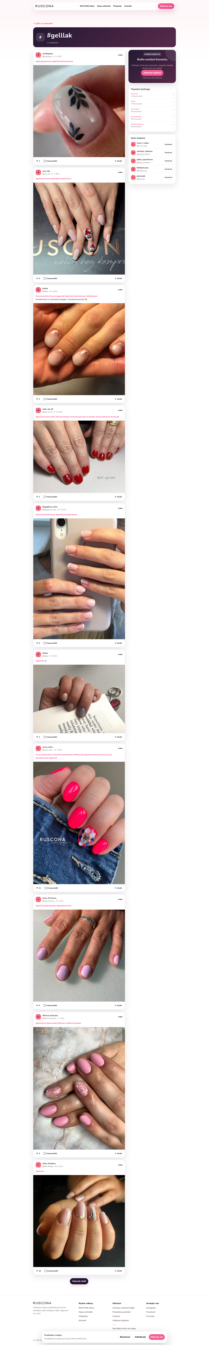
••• (120, 55)
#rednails (91, 416)
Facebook (150, 1312)
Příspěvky (117, 6)
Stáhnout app (166, 6)
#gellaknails (50, 905)
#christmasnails (78, 416)
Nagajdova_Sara (49, 507)
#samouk (115, 416)
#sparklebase (67, 754)
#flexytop (79, 754)
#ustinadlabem (103, 416)
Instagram (151, 1308)
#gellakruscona (63, 905)
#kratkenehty (42, 758)
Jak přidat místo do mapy (124, 1328)
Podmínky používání (121, 1312)
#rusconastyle (42, 296)
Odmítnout (140, 1337)
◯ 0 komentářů (50, 161)
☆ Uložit (118, 161)
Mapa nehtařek (104, 6)
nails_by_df (47, 409)
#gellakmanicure (44, 61)
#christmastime (63, 416)
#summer (76, 1023)
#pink (69, 1023)
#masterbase (66, 61)
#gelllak (56, 61)
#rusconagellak (57, 296)
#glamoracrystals (92, 754)
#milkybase (92, 296)
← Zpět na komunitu (43, 23)
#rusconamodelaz (44, 754)
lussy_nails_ (48, 747)
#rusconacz (106, 754)
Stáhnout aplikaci (152, 72)
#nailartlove (65, 178)
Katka (45, 288)
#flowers (62, 1023)
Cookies (116, 1316)
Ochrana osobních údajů (123, 1308)
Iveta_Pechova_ (49, 898)
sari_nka (46, 171)
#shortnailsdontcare (45, 514)
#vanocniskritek (51, 178)
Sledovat (168, 144)
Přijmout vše (157, 1337)
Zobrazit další (79, 1281)
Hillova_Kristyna (50, 1015)
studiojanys (47, 53)
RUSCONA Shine (87, 6)
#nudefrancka (70, 514)
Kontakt (128, 6)
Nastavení (125, 1337)
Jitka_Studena (49, 1163)
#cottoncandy (50, 1023)
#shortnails (49, 416)
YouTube (150, 1316)
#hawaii (56, 754)
